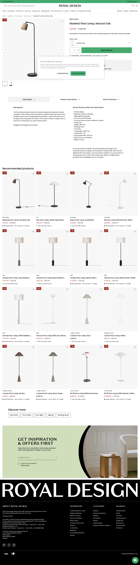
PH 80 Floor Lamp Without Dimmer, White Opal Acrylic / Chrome (84, 393)
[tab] (28, 99)
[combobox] (132, 1)
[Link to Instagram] (14, 545)
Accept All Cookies (78, 73)
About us (72, 525)
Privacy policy (74, 520)
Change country (7, 516)
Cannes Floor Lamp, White (114, 336)
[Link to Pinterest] (4, 545)
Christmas (119, 528)
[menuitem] (4, 11)
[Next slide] (61, 49)
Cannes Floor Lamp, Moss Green (49, 393)
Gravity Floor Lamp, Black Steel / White (119, 278)
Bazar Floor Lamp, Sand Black (82, 220)
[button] (132, 1)
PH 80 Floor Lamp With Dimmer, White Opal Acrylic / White (119, 393)
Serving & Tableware (99, 513)
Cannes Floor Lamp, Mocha (13, 393)
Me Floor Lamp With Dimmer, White (118, 220)
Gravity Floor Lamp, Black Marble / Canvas (50, 278)
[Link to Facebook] (9, 545)
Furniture (95, 510)
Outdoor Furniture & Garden (101, 525)
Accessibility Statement (77, 532)
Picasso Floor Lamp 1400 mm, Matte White (50, 336)
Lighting (95, 515)
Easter (118, 513)
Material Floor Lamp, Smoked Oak (16, 220)
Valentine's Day (120, 510)
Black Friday (120, 523)
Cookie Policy (74, 528)
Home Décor (96, 518)
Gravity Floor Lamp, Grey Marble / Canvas (16, 278)
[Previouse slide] (6, 49)
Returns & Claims (75, 515)
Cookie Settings (62, 73)
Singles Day (119, 520)
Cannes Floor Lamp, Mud (80, 336)
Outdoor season (121, 518)
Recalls (72, 535)
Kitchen (95, 520)
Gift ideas (119, 515)
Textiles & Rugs (97, 523)
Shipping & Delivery (76, 513)
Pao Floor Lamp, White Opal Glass (50, 220)
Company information (77, 523)
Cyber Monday (120, 525)
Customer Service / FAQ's (77, 510)
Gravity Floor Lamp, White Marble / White (16, 336)
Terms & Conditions (76, 518)
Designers (73, 530)
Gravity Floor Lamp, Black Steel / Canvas (83, 278)
